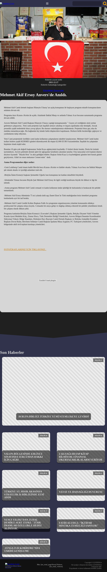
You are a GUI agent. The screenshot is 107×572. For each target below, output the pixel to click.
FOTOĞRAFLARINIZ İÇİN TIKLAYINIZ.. (25, 249)
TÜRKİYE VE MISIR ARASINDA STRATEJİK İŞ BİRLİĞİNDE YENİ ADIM (24, 494)
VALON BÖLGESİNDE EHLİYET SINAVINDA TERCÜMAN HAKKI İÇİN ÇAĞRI (23, 456)
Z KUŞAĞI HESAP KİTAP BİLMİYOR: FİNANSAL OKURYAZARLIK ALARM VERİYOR (80, 456)
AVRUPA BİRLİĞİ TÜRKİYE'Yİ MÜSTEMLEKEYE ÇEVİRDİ (53, 416)
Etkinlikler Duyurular (53, 90)
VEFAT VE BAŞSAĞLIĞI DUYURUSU (81, 492)
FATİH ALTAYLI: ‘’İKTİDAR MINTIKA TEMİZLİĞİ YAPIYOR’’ (78, 524)
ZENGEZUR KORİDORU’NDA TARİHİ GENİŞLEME (22, 549)
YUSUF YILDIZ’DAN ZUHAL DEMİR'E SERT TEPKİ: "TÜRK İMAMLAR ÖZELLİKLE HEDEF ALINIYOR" (23, 524)
